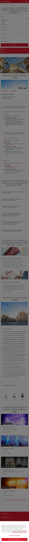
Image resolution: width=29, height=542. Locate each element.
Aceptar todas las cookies (14, 539)
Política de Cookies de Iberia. (19, 531)
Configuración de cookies (14, 535)
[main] (14, 531)
